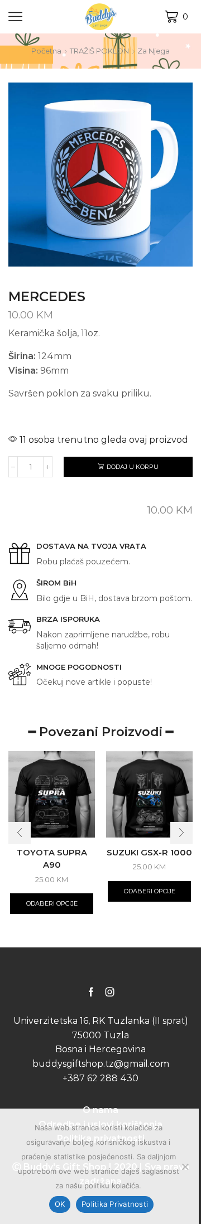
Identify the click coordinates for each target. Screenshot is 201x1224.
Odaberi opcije (52, 903)
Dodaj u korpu (133, 467)
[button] (19, 833)
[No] (184, 1166)
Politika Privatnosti (115, 1203)
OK (60, 1203)
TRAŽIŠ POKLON (99, 50)
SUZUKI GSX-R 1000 (149, 853)
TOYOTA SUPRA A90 (52, 859)
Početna (46, 50)
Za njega (153, 50)
